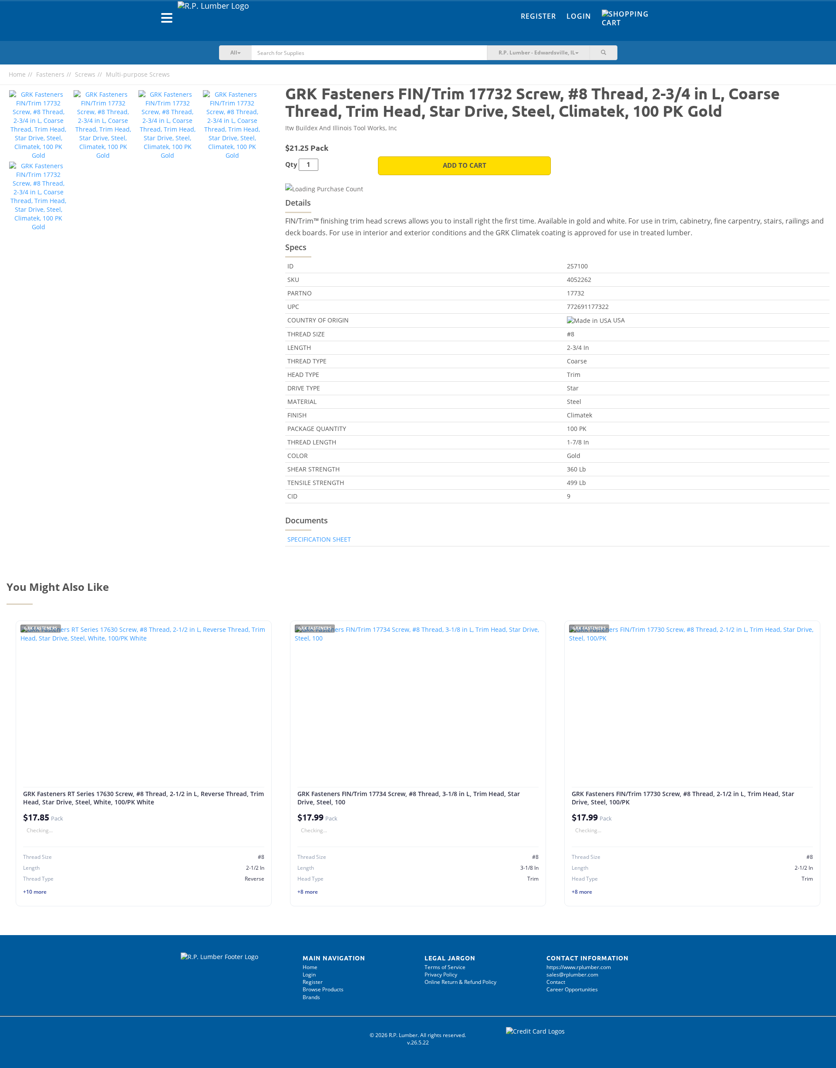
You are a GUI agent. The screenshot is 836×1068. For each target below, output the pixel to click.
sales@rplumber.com (572, 974)
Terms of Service (445, 967)
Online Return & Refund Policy (460, 982)
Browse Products (323, 989)
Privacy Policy (441, 974)
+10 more (35, 891)
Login (578, 16)
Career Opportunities (572, 989)
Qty (291, 164)
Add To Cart (464, 165)
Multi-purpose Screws (138, 74)
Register (538, 16)
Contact (555, 982)
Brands (311, 997)
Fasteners (50, 74)
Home (17, 74)
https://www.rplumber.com (578, 967)
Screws (85, 74)
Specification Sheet (319, 539)
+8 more (307, 891)
